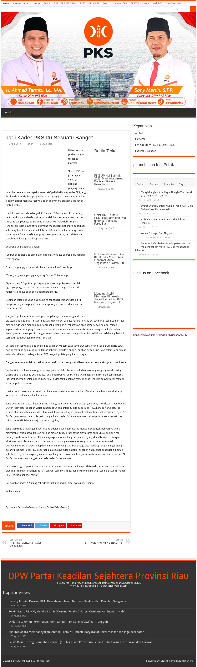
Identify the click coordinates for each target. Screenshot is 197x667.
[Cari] (193, 9)
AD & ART (140, 132)
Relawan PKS (120, 3)
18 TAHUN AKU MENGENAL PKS (103, 541)
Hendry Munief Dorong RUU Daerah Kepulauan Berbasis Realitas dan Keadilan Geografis (67, 601)
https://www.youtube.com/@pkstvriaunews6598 (160, 335)
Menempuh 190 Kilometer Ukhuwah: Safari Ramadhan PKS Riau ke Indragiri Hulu (108, 298)
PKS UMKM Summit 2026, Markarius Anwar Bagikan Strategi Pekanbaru (108, 180)
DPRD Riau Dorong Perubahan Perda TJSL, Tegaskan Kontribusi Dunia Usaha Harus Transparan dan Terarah (81, 642)
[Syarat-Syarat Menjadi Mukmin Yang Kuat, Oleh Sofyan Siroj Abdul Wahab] (137, 206)
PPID (82, 3)
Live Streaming (174, 3)
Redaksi (9, 112)
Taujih (30, 144)
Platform (140, 138)
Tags (181, 184)
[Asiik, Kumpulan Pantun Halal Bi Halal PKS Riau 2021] (137, 220)
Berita (47, 3)
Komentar (169, 184)
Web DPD (158, 3)
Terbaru (140, 184)
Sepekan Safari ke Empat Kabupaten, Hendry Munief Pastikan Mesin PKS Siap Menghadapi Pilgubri (162, 247)
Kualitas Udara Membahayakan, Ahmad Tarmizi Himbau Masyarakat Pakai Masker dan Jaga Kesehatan (76, 632)
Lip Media (94, 3)
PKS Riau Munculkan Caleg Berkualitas (26, 543)
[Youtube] (166, 9)
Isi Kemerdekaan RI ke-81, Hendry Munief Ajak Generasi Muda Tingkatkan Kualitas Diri (109, 258)
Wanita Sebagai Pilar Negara (156, 233)
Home (37, 3)
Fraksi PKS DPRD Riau (65, 3)
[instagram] (170, 9)
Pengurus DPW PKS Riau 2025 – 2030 (155, 144)
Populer (154, 184)
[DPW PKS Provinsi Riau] (98, 57)
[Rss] (155, 9)
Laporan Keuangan (145, 150)
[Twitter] (162, 9)
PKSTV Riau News (140, 3)
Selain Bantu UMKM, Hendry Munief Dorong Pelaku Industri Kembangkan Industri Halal (67, 611)
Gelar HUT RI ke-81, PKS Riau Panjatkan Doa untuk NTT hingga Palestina (110, 219)
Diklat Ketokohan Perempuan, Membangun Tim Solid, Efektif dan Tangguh (58, 621)
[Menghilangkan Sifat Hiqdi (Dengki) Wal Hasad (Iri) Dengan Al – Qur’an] (137, 192)
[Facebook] (159, 9)
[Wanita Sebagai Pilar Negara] (137, 233)
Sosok (106, 3)
